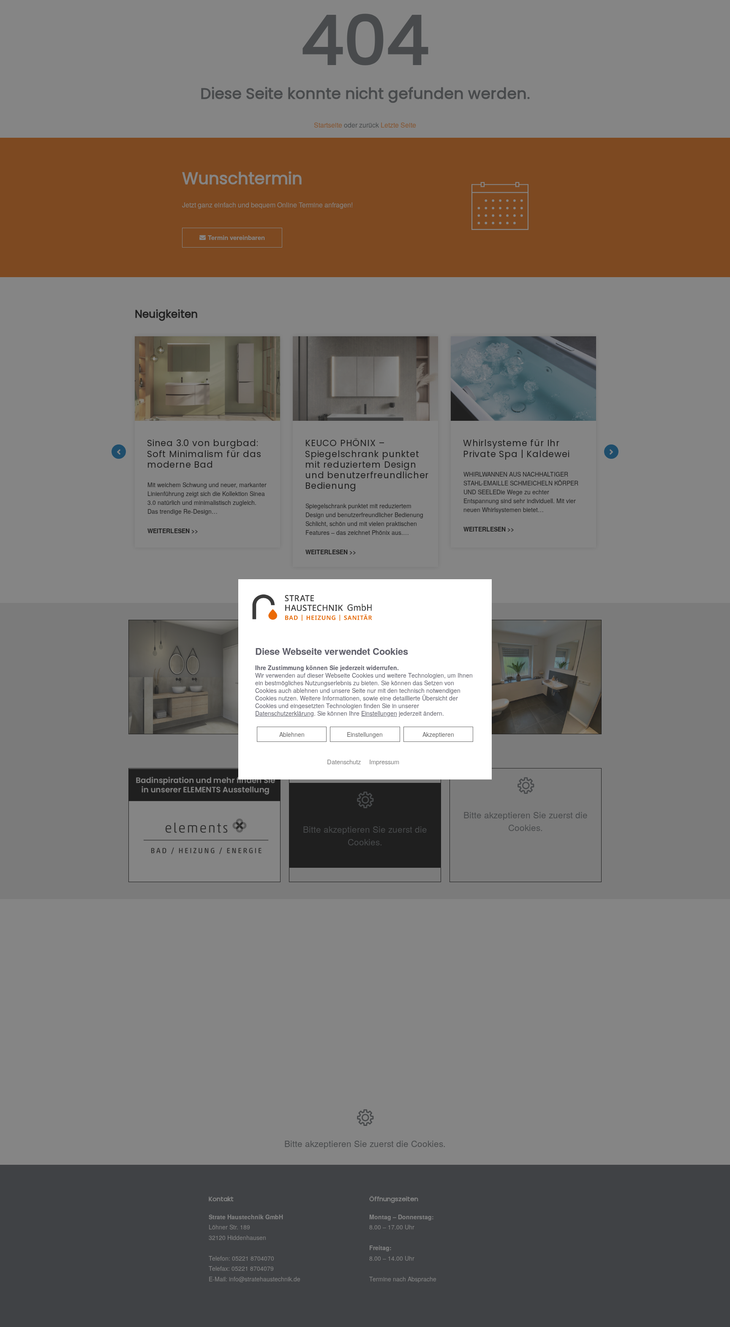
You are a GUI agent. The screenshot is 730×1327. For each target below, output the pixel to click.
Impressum (384, 761)
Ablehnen (292, 734)
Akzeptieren (438, 734)
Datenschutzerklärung (284, 713)
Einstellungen (365, 734)
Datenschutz (344, 761)
